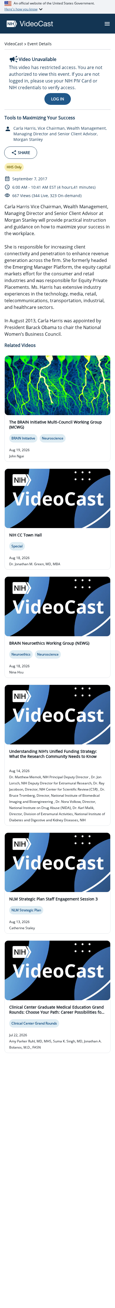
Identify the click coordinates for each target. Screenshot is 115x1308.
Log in (57, 98)
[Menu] (107, 24)
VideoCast (13, 43)
